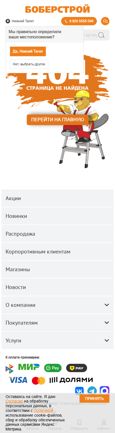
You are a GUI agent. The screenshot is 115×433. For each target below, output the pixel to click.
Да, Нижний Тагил (28, 51)
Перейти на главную (57, 119)
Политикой (43, 410)
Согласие (14, 401)
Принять (94, 398)
